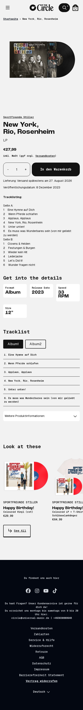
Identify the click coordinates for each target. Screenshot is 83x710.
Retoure (41, 651)
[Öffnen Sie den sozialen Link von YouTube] (46, 590)
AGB (41, 657)
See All (20, 530)
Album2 (36, 344)
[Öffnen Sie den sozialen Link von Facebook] (28, 590)
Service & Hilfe (42, 640)
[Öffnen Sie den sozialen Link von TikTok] (54, 590)
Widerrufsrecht (41, 645)
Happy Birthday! (18, 508)
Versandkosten (45, 156)
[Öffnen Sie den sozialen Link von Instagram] (37, 590)
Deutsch (39, 691)
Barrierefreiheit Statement (41, 675)
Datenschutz (41, 663)
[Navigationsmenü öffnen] (7, 7)
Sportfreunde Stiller (18, 117)
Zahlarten (41, 634)
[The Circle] (42, 7)
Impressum (41, 669)
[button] (42, 416)
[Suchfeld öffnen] (64, 7)
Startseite (10, 19)
